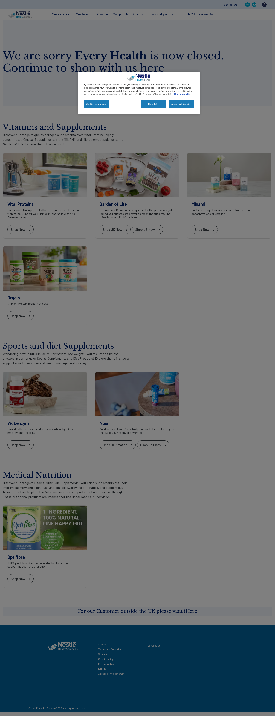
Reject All (153, 103)
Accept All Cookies (181, 103)
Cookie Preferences (96, 103)
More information (182, 93)
